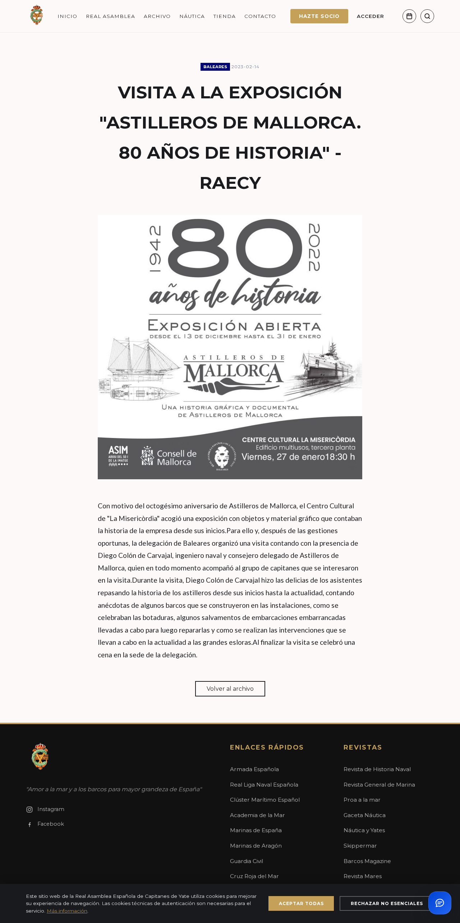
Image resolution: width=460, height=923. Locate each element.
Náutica (192, 16)
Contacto (260, 16)
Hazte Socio (319, 16)
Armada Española (254, 769)
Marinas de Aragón (256, 845)
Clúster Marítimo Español (265, 799)
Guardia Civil (246, 861)
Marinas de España (256, 830)
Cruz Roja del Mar (254, 876)
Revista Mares (363, 876)
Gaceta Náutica (365, 815)
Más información (67, 911)
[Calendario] (409, 16)
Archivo (157, 16)
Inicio (67, 16)
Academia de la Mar (257, 815)
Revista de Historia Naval (377, 769)
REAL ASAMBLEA (110, 16)
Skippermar (360, 845)
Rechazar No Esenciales (387, 903)
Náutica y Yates (364, 830)
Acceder (370, 16)
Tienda (224, 16)
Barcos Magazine (367, 861)
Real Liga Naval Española (264, 784)
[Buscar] (427, 16)
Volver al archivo (230, 688)
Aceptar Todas (301, 903)
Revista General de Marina (379, 784)
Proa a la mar (362, 799)
